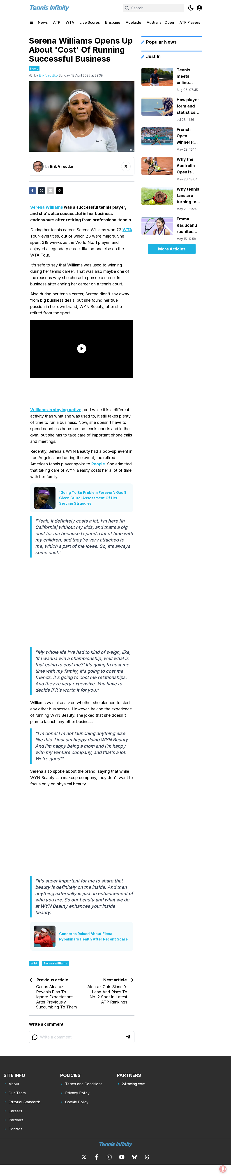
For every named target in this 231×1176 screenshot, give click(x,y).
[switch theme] (191, 8)
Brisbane (112, 22)
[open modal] (199, 8)
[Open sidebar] (31, 22)
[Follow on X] (126, 166)
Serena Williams (46, 207)
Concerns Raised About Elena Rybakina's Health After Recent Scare (93, 936)
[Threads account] (147, 1157)
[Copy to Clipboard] (59, 190)
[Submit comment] (128, 1037)
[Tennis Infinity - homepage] (49, 8)
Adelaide (133, 22)
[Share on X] (41, 190)
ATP (56, 22)
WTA (70, 22)
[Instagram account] (109, 1157)
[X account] (84, 1157)
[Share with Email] (50, 190)
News (43, 22)
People (98, 464)
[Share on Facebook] (32, 190)
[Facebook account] (96, 1157)
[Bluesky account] (134, 1157)
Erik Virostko (48, 75)
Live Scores (90, 22)
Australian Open (160, 22)
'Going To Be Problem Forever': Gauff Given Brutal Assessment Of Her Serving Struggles (92, 498)
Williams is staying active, (56, 409)
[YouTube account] (122, 1157)
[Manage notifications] (222, 1169)
